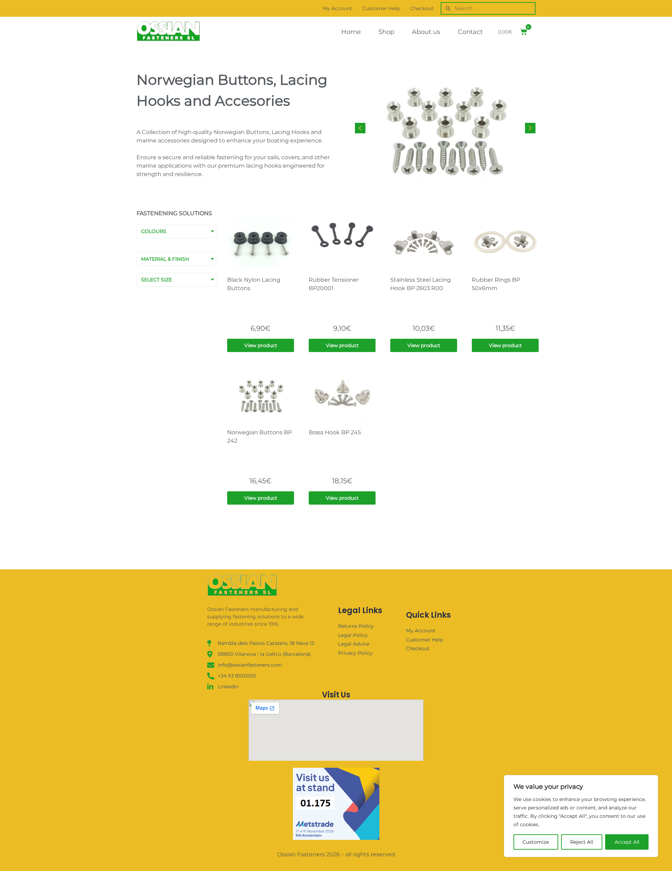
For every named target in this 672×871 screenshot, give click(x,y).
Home (351, 31)
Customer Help (381, 8)
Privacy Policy (355, 653)
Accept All (627, 842)
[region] (581, 816)
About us (426, 31)
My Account (337, 8)
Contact (470, 31)
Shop (386, 31)
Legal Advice (353, 644)
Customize (536, 842)
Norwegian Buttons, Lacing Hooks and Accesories (231, 90)
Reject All (581, 842)
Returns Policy (356, 626)
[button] (530, 128)
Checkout (422, 8)
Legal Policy (353, 635)
